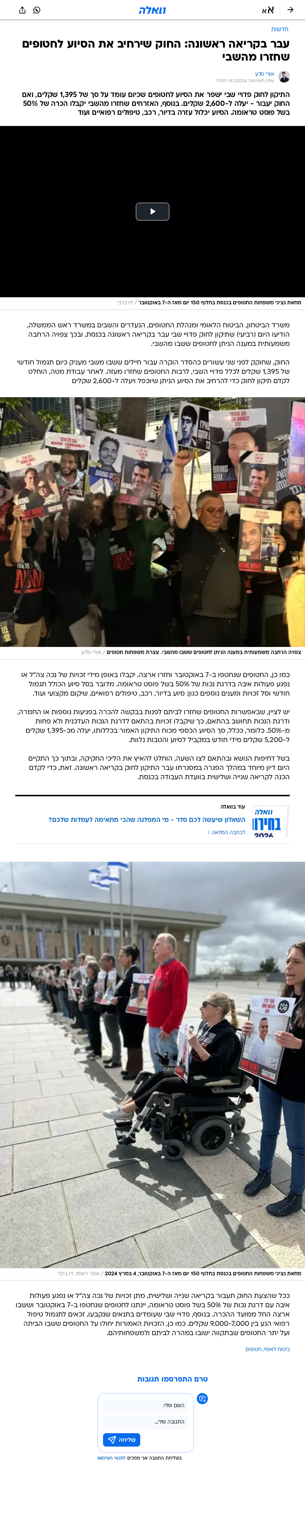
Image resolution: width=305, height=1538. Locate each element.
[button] (268, 10)
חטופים (253, 1349)
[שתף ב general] (22, 10)
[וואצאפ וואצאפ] (37, 10)
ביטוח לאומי (277, 1349)
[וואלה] (152, 10)
